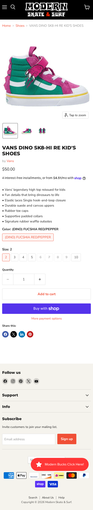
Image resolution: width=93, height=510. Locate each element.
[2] (6, 262)
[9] (67, 262)
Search (33, 498)
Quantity (8, 270)
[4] (23, 262)
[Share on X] (13, 334)
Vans (10, 161)
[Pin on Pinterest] (30, 334)
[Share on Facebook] (5, 334)
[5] (32, 262)
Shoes (20, 26)
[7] (49, 262)
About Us (48, 498)
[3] (15, 262)
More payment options (46, 318)
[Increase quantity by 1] (39, 279)
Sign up (67, 439)
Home (6, 26)
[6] (41, 262)
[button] (10, 130)
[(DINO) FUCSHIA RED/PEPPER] (28, 242)
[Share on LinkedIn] (22, 334)
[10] (76, 262)
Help (61, 498)
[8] (58, 262)
